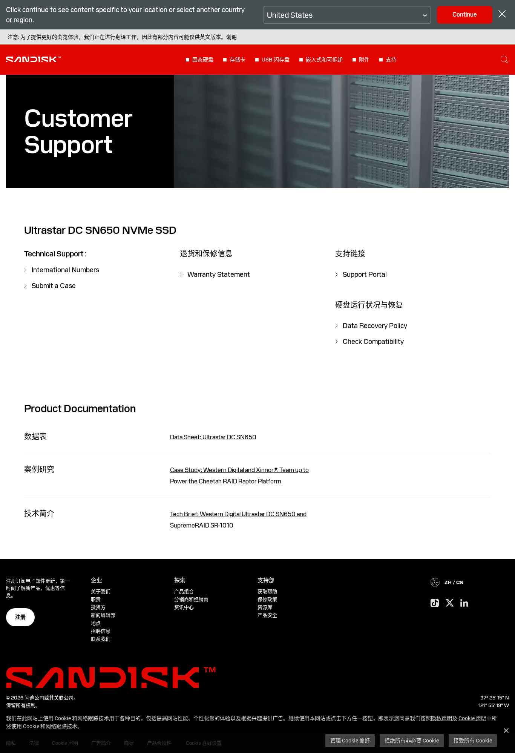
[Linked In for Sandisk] (464, 603)
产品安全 (267, 615)
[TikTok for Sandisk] (434, 603)
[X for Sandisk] (449, 603)
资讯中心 (184, 607)
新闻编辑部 (103, 615)
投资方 (98, 607)
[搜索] (504, 59)
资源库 (265, 607)
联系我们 (100, 639)
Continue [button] (464, 14)
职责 (96, 599)
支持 (391, 60)
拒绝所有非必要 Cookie (412, 740)
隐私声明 (441, 718)
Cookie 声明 (472, 718)
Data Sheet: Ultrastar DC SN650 (213, 437)
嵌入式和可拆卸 (324, 60)
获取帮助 (267, 591)
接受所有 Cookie (473, 740)
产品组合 (184, 591)
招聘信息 (100, 631)
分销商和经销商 (191, 599)
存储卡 (237, 60)
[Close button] (502, 15)
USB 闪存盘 (276, 60)
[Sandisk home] (33, 58)
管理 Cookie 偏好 (350, 740)
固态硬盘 (202, 60)
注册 (20, 616)
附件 (364, 60)
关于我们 (100, 591)
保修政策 (267, 599)
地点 (96, 623)
